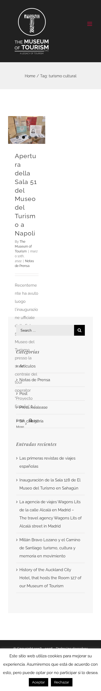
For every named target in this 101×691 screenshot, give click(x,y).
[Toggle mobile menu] (90, 24)
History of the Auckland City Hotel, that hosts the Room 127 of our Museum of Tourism (50, 577)
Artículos (27, 366)
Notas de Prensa (34, 379)
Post (23, 393)
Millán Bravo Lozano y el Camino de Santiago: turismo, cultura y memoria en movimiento (49, 547)
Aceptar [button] (38, 682)
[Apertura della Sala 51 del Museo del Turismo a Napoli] (26, 130)
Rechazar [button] (61, 682)
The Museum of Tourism (23, 246)
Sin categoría (31, 421)
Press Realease (33, 407)
